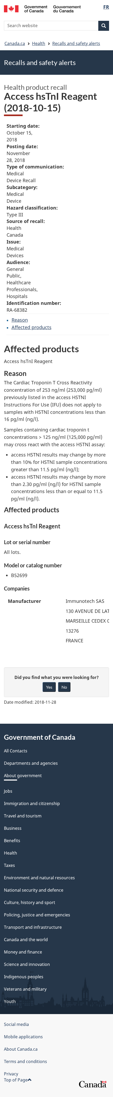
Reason (20, 320)
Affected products (32, 327)
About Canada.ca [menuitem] (21, 1049)
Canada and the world (26, 939)
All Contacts (15, 751)
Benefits (12, 840)
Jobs (8, 791)
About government (23, 775)
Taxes (9, 865)
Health (38, 43)
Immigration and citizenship (32, 803)
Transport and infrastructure (33, 927)
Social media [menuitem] (16, 1024)
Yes (49, 686)
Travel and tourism (23, 816)
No (64, 686)
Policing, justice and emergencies (37, 915)
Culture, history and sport (29, 902)
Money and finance (23, 952)
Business (13, 828)
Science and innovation (27, 964)
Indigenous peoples (23, 977)
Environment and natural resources (39, 878)
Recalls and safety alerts (76, 43)
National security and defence (33, 890)
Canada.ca (14, 43)
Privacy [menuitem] (11, 1074)
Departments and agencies (31, 763)
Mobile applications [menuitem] (23, 1037)
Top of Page (16, 1080)
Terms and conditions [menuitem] (25, 1061)
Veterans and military (25, 989)
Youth (10, 1001)
